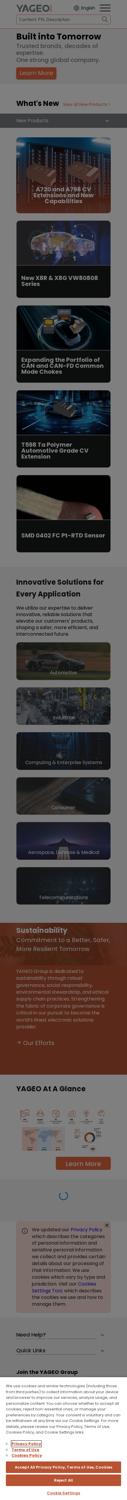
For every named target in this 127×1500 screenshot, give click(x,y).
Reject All (63, 1480)
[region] (63, 1438)
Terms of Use (25, 1450)
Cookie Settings (63, 1493)
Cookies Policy (27, 1455)
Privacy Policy (26, 1444)
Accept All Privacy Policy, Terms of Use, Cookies (63, 1467)
